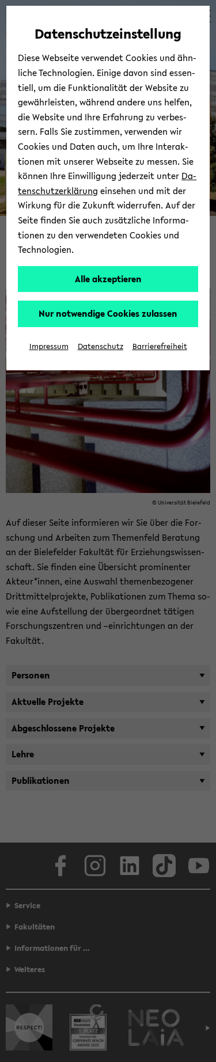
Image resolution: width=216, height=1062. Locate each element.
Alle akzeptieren (108, 278)
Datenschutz (100, 346)
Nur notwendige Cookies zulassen (108, 313)
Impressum (49, 346)
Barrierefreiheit (159, 346)
